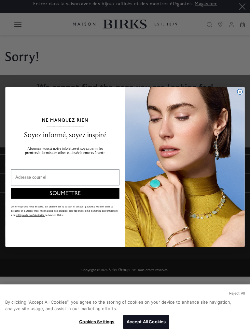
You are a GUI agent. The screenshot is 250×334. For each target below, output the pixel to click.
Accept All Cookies (146, 321)
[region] (125, 309)
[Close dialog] (240, 92)
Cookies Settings (96, 321)
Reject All (237, 293)
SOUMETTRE (65, 193)
